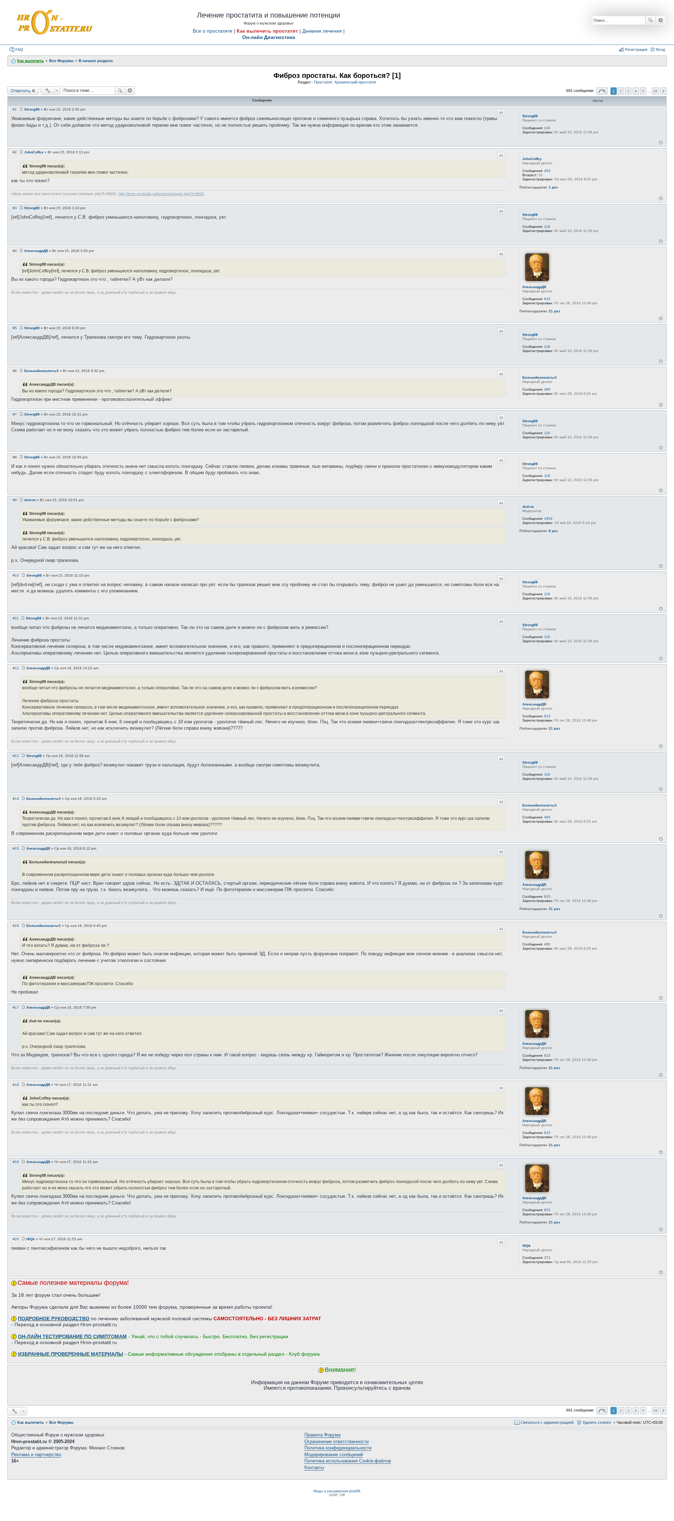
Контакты (314, 1467)
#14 (16, 799)
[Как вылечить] (54, 22)
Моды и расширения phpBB (337, 1491)
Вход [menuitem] (660, 49)
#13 (16, 756)
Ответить (21, 90)
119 (547, 128)
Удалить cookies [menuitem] (596, 1422)
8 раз (553, 531)
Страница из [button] (602, 91)
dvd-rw (528, 507)
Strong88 (530, 116)
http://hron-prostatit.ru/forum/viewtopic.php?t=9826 (161, 194)
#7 (15, 414)
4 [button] (636, 91)
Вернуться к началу (661, 143)
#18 (16, 1085)
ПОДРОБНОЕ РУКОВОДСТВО (54, 1318)
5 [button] (643, 91)
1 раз (553, 187)
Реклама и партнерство (36, 1454)
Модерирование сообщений (333, 1454)
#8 (15, 457)
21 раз (554, 311)
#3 (15, 208)
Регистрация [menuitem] (636, 49)
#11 (16, 618)
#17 (16, 1007)
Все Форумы (61, 1422)
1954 (548, 518)
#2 (15, 152)
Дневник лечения (322, 31)
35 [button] (655, 91)
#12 (16, 668)
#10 (16, 575)
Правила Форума (322, 1434)
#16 (16, 926)
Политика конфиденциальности (337, 1447)
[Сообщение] (21, 109)
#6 (15, 371)
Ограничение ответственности (336, 1441)
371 (547, 1258)
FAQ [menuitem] (19, 49)
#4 (15, 251)
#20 (16, 1239)
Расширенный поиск (660, 20)
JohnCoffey (532, 159)
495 (547, 389)
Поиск (650, 20)
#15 (16, 848)
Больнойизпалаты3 (539, 377)
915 (547, 299)
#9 (15, 500)
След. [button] (663, 91)
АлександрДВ (534, 287)
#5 (15, 328)
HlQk (526, 1246)
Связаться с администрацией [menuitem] (547, 1422)
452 (547, 171)
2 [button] (621, 91)
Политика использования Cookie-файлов (347, 1460)
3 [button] (628, 91)
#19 (16, 1162)
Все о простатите (212, 31)
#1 (15, 109)
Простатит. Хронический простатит (345, 82)
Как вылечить (30, 1422)
